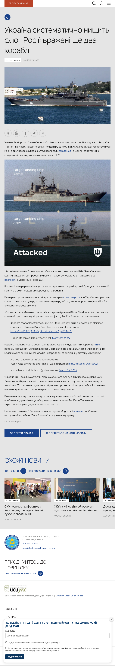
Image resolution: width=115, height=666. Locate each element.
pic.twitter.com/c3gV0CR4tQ (56, 331)
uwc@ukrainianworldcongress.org (38, 548)
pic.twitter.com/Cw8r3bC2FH (84, 363)
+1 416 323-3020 (30, 543)
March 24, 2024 (68, 370)
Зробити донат (21, 433)
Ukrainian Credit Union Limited (69, 595)
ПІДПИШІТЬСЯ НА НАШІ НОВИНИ (66, 433)
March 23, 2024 (61, 338)
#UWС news (13, 60)
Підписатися (15, 656)
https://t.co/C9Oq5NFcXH (24, 331)
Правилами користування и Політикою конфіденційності (64, 648)
